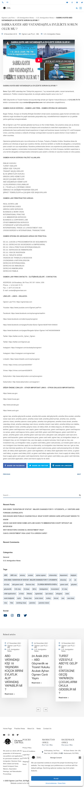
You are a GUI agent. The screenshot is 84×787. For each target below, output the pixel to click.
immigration (44, 589)
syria (19, 598)
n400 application (10, 594)
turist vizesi (39, 598)
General (6, 557)
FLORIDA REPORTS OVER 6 (47, 584)
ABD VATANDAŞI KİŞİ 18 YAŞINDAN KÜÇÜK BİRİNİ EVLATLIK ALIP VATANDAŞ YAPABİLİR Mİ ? (14, 672)
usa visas (70, 598)
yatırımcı (32, 603)
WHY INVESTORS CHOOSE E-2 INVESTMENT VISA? (23, 530)
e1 (70, 580)
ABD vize (13, 575)
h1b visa (18, 589)
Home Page (7, 728)
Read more (9, 694)
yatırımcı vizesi (44, 603)
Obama (29, 594)
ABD (5, 575)
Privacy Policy (61, 783)
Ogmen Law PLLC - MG (30, 34)
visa (5, 603)
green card (64, 584)
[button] (80, 758)
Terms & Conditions (29, 751)
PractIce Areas (19, 728)
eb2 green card (17, 584)
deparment (63, 575)
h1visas (26, 589)
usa (63, 598)
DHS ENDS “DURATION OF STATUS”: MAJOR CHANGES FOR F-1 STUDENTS (30, 580)
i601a (34, 589)
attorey (22, 575)
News (39, 728)
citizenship (53, 575)
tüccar (56, 598)
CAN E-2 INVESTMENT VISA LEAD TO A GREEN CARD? (25, 533)
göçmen (74, 584)
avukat (30, 575)
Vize (11, 603)
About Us (30, 728)
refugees (59, 594)
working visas (21, 603)
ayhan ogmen (41, 575)
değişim (73, 575)
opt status (49, 594)
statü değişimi (9, 598)
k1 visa (64, 589)
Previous (6, 474)
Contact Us (47, 728)
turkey (48, 598)
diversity (63, 580)
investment (55, 589)
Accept (56, 778)
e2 (75, 580)
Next (79, 474)
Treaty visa (28, 598)
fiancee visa (30, 584)
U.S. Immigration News (52, 34)
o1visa (21, 594)
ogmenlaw (38, 594)
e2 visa (6, 584)
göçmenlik (7, 589)
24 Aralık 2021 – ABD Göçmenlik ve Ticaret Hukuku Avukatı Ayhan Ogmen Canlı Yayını (41, 667)
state (67, 594)
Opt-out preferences (51, 783)
